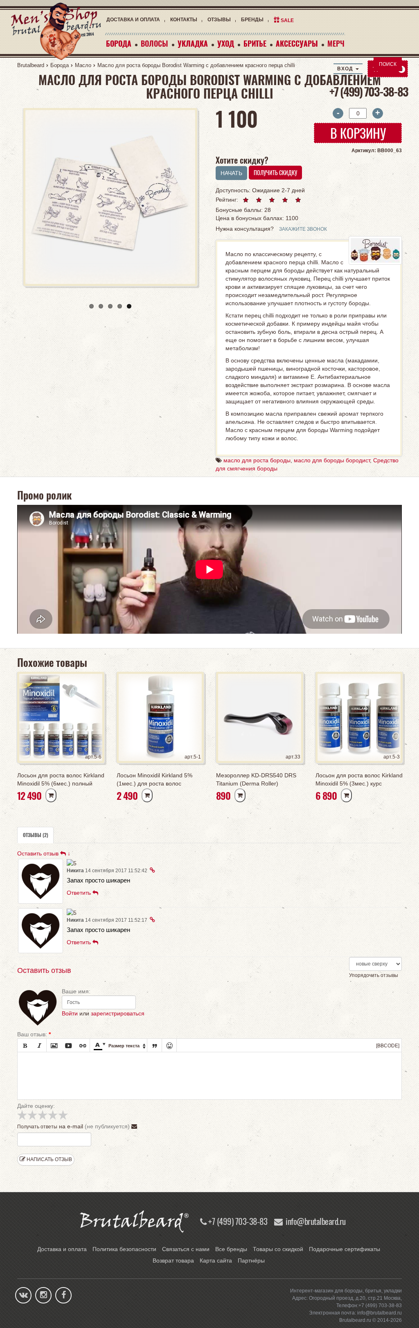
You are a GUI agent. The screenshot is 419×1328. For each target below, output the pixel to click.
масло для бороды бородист (332, 460)
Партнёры (251, 1260)
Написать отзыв (48, 1159)
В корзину (358, 132)
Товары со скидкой (278, 1249)
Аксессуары (297, 43)
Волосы (154, 43)
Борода (118, 43)
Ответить (79, 892)
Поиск (387, 64)
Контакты (183, 20)
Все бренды (231, 1249)
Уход (225, 43)
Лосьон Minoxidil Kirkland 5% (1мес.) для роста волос (154, 779)
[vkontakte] (23, 1295)
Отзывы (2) (35, 834)
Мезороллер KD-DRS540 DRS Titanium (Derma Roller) (256, 779)
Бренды (252, 20)
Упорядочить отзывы (373, 975)
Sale (287, 20)
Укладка (193, 43)
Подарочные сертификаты (344, 1249)
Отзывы (219, 20)
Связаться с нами (186, 1249)
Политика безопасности (124, 1249)
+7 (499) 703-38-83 (368, 91)
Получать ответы (37, 1127)
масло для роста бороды (257, 460)
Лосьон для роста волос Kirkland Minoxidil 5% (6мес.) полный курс (60, 780)
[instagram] (43, 1295)
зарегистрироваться (117, 1013)
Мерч (336, 43)
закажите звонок (303, 229)
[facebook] (63, 1295)
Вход (346, 69)
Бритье (254, 43)
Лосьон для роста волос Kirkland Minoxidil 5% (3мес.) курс (359, 779)
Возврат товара (173, 1260)
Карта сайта (216, 1260)
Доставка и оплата (133, 20)
